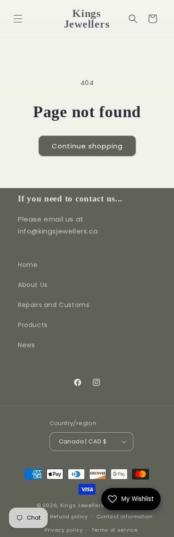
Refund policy (69, 516)
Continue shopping (87, 146)
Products (33, 324)
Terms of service (114, 529)
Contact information (124, 516)
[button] (18, 19)
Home (27, 264)
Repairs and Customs (53, 304)
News (26, 344)
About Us (33, 284)
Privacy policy (64, 529)
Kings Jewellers (82, 505)
